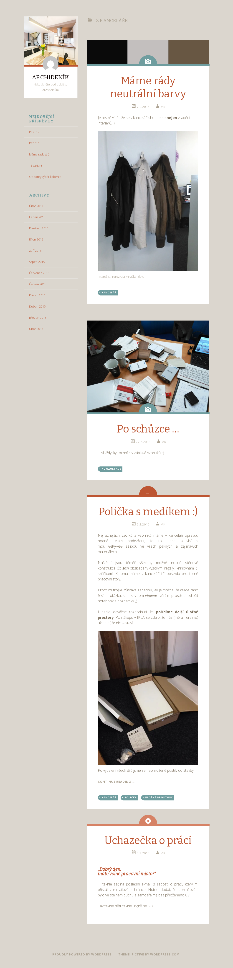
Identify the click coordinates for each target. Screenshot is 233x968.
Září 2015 (35, 250)
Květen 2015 (37, 295)
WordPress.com (165, 954)
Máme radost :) (39, 154)
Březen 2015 (37, 318)
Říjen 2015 (36, 239)
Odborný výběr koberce (45, 177)
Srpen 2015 (37, 262)
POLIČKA (130, 797)
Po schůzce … (148, 429)
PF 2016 (34, 143)
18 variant (35, 165)
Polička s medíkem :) (148, 511)
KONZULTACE (111, 468)
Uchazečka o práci (148, 840)
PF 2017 (34, 132)
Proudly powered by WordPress (82, 954)
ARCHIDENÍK (50, 77)
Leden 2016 (37, 217)
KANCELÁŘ (109, 292)
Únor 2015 (36, 329)
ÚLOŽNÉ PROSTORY (159, 797)
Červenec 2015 (39, 273)
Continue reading (116, 781)
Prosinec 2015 (38, 228)
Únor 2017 (36, 206)
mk (163, 107)
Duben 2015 (37, 306)
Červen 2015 (37, 284)
